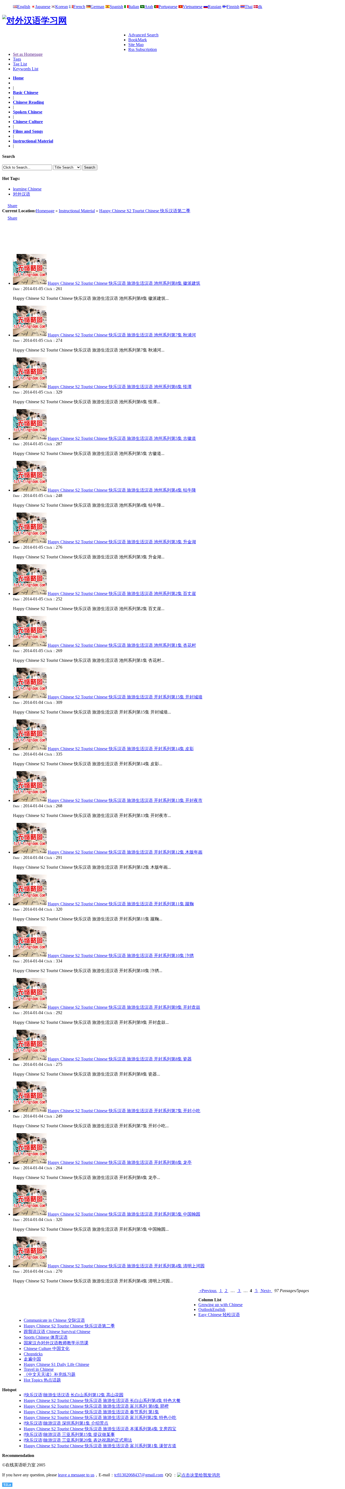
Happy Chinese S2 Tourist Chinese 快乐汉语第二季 (144, 210)
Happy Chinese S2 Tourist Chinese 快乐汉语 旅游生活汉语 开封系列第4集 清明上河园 (126, 1266)
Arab (148, 6)
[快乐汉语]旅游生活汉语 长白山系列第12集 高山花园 (73, 1395)
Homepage (45, 210)
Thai (249, 6)
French (79, 6)
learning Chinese (27, 189)
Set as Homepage (28, 54)
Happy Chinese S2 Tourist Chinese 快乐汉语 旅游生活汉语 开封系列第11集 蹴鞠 (121, 904)
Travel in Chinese (39, 1369)
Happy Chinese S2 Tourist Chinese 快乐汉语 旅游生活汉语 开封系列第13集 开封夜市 (125, 800)
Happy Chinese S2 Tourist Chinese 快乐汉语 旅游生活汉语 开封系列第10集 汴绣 (121, 955)
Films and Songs (28, 131)
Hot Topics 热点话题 (42, 1380)
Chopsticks (33, 1354)
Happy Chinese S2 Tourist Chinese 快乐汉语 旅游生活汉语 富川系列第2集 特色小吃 (100, 1417)
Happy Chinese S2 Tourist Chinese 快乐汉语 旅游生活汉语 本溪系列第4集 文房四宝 (100, 1429)
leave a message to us (76, 1475)
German (97, 6)
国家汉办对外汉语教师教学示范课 (56, 1343)
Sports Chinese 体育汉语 (46, 1337)
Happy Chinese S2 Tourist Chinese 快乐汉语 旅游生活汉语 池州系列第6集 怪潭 (120, 386)
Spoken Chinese (27, 112)
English (23, 6)
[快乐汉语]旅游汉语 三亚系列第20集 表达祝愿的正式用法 (78, 1440)
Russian (214, 6)
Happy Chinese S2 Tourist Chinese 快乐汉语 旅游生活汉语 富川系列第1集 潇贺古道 (100, 1445)
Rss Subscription (142, 49)
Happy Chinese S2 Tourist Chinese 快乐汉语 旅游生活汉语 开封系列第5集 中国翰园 (124, 1214)
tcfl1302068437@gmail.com (138, 1475)
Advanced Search (143, 35)
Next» (266, 1290)
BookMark (137, 39)
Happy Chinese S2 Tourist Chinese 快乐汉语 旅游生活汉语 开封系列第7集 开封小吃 (124, 1110)
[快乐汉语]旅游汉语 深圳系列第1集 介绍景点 (66, 1423)
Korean (61, 6)
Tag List (20, 64)
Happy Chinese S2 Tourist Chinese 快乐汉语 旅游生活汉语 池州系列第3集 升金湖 (122, 542)
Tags (17, 59)
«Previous (208, 1290)
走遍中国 (32, 1359)
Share (12, 205)
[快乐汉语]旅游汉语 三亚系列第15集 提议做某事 (69, 1434)
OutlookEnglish (211, 1309)
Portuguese (167, 6)
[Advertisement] (65, 41)
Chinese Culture (28, 121)
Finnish (233, 6)
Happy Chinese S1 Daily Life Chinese (56, 1364)
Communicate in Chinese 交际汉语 (54, 1320)
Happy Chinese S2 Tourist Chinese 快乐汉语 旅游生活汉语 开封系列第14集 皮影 (121, 748)
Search (89, 167)
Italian (134, 6)
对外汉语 (21, 194)
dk (260, 6)
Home (18, 78)
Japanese (42, 6)
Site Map (136, 44)
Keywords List (25, 69)
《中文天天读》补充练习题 (49, 1374)
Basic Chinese (25, 92)
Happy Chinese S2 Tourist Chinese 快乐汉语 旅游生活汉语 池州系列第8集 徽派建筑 (124, 283)
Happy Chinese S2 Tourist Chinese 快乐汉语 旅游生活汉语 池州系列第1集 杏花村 (122, 645)
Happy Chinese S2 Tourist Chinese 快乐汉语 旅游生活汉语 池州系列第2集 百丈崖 (122, 593)
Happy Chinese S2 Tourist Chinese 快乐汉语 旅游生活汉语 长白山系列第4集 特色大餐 (102, 1400)
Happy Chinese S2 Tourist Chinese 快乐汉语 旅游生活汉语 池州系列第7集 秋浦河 (122, 335)
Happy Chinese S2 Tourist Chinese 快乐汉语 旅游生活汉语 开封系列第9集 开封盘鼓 (124, 1007)
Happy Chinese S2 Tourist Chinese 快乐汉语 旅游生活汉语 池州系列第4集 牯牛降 (122, 490)
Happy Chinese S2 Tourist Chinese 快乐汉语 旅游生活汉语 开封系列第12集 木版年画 (125, 852)
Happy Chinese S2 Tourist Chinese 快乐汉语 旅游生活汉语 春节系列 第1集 (91, 1412)
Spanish (116, 6)
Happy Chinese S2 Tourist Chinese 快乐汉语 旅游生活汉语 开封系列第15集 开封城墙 (125, 697)
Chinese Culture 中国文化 (47, 1348)
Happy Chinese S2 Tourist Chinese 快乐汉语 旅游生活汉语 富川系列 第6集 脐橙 (96, 1406)
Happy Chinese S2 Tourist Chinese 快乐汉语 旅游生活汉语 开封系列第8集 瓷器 (120, 1059)
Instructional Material (33, 141)
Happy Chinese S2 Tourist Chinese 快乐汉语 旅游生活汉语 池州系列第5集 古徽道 (122, 438)
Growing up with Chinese (220, 1304)
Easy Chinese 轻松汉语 (219, 1314)
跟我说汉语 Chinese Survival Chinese (57, 1331)
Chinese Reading (28, 102)
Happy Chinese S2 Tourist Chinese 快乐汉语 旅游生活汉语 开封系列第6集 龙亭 (120, 1162)
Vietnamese (192, 6)
